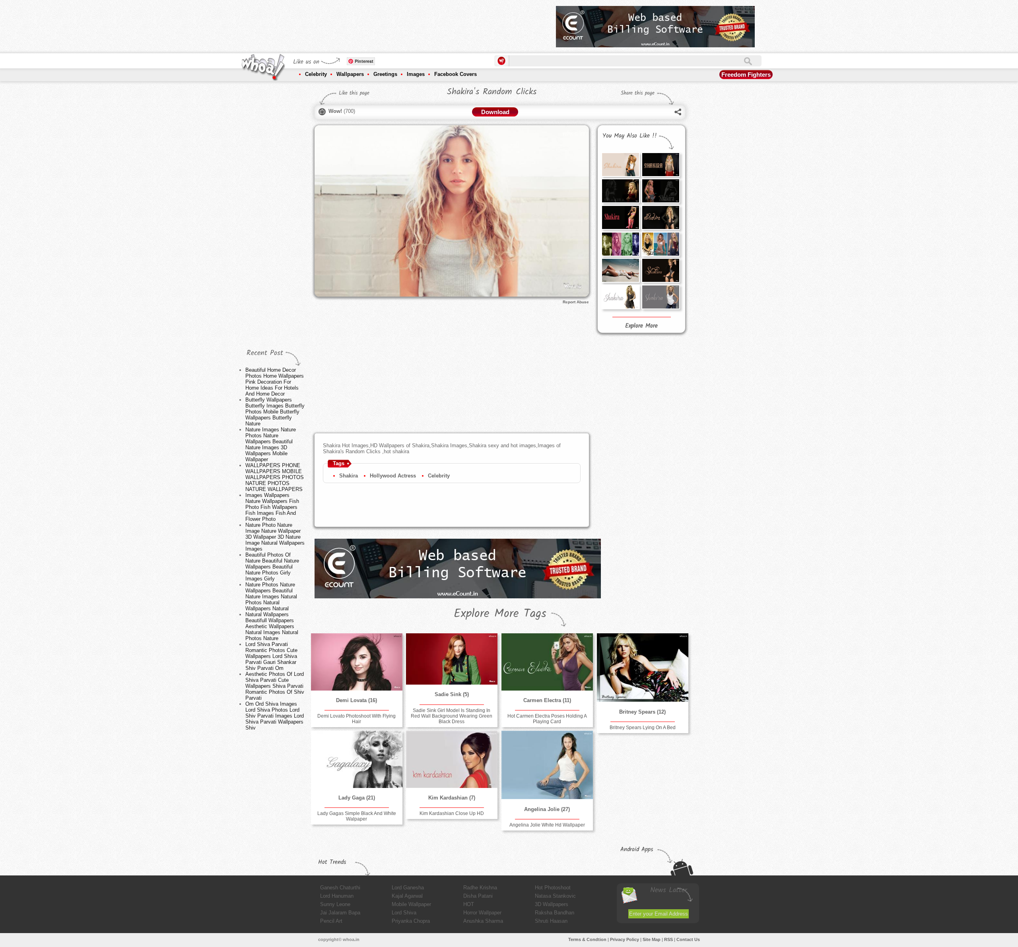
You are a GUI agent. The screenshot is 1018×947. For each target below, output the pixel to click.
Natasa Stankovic (555, 896)
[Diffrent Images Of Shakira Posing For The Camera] (620, 244)
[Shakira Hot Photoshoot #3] (620, 164)
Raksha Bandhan (554, 913)
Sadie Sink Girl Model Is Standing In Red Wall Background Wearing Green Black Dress (451, 716)
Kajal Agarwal (407, 896)
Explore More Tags (500, 613)
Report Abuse (576, 302)
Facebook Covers (455, 74)
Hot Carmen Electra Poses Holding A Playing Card (547, 718)
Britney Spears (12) (642, 712)
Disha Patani (478, 896)
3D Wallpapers (551, 904)
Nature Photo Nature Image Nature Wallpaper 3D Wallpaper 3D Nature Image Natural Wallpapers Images (275, 537)
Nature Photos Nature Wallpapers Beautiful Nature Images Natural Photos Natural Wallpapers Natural (271, 596)
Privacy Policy (624, 939)
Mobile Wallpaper (411, 904)
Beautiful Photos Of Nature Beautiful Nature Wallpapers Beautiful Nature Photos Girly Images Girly (272, 567)
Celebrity (316, 74)
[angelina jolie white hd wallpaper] (547, 765)
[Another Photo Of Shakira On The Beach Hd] (620, 270)
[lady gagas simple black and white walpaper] (356, 759)
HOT (468, 904)
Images (416, 74)
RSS (668, 939)
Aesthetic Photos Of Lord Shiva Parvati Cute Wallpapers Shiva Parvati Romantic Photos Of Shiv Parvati (274, 686)
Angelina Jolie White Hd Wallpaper (547, 825)
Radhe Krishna (480, 888)
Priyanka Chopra (411, 921)
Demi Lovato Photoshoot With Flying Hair (356, 718)
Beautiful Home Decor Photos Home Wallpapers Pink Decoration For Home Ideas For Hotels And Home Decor (274, 382)
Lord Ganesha (408, 888)
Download (495, 112)
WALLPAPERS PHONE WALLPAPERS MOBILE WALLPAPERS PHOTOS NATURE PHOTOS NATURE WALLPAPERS (274, 477)
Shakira (348, 476)
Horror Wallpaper (482, 913)
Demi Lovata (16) (356, 700)
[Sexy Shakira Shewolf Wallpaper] (660, 217)
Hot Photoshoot (553, 888)
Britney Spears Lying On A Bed (643, 727)
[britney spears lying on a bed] (642, 667)
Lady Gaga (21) (356, 798)
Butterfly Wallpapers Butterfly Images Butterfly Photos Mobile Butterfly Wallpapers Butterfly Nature (275, 412)
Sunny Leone (335, 904)
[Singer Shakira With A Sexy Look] (660, 190)
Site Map (652, 939)
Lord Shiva (404, 913)
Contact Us (688, 939)
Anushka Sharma (483, 921)
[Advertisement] (405, 24)
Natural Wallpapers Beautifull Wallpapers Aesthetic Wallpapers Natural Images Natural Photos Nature (271, 626)
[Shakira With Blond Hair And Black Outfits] (620, 297)
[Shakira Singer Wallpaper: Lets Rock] (660, 244)
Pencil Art (331, 921)
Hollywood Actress (393, 476)
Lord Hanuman (337, 896)
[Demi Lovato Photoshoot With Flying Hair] (356, 662)
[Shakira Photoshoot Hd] (660, 270)
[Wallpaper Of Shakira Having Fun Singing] (620, 217)
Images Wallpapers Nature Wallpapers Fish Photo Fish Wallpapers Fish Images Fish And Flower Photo (272, 507)
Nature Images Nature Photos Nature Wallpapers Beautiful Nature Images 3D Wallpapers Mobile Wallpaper (270, 444)
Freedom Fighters (746, 74)
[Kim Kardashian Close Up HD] (451, 759)
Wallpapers (350, 74)
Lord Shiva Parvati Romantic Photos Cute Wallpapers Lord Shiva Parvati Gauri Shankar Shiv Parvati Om (271, 656)
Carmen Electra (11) (547, 700)
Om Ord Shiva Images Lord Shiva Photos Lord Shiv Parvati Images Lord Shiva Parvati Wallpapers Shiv (274, 716)
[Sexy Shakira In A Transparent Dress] (660, 164)
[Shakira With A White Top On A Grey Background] (660, 297)
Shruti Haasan (551, 921)
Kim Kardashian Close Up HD (452, 813)
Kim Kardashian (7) (451, 798)
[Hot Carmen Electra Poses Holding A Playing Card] (547, 662)
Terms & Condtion (587, 939)
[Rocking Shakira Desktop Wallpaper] (620, 190)
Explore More (641, 326)
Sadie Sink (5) (452, 694)
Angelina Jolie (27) (547, 809)
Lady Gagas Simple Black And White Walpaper (356, 816)
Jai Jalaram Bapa (340, 913)
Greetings (385, 74)
